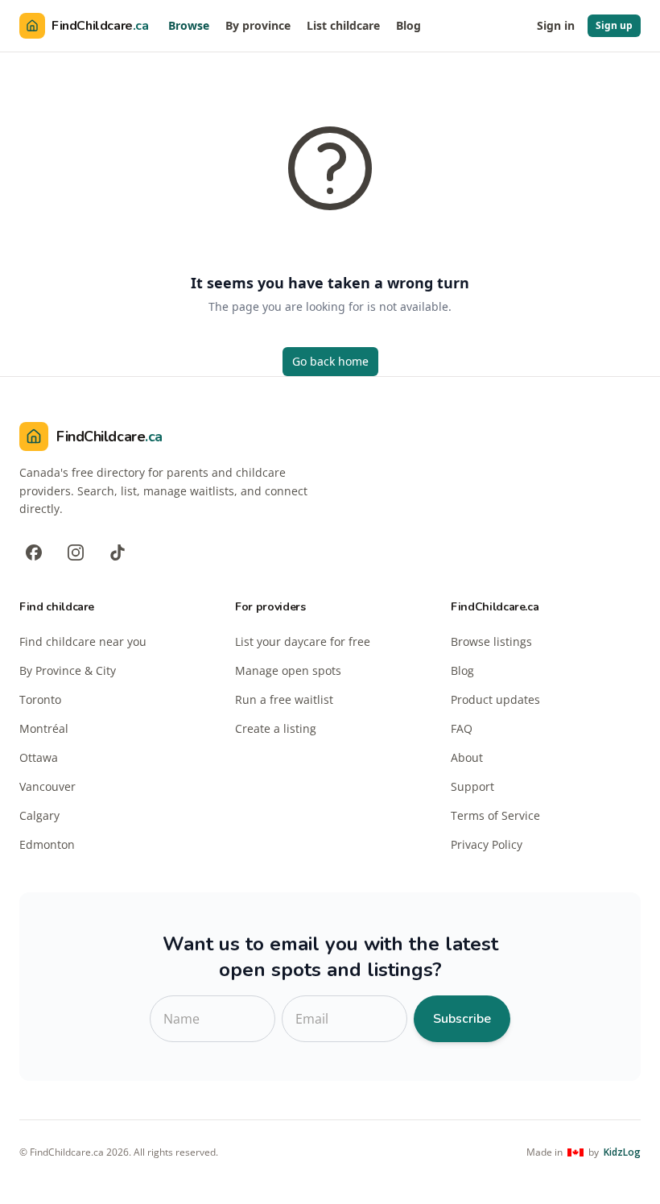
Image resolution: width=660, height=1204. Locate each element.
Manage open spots (288, 670)
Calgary (39, 815)
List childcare (343, 25)
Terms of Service (495, 815)
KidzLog (622, 1152)
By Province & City (67, 670)
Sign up (614, 25)
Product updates (495, 699)
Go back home (330, 361)
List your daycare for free (302, 641)
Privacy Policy (486, 844)
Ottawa (38, 757)
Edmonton (47, 844)
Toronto (40, 699)
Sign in (556, 25)
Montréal (43, 728)
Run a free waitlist (284, 699)
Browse (188, 25)
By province (258, 25)
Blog (408, 25)
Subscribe (462, 1019)
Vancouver (47, 786)
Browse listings (491, 641)
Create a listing (275, 728)
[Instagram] (75, 552)
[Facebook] (33, 552)
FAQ (461, 728)
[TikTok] (117, 552)
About (467, 757)
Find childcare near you (82, 641)
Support (472, 786)
